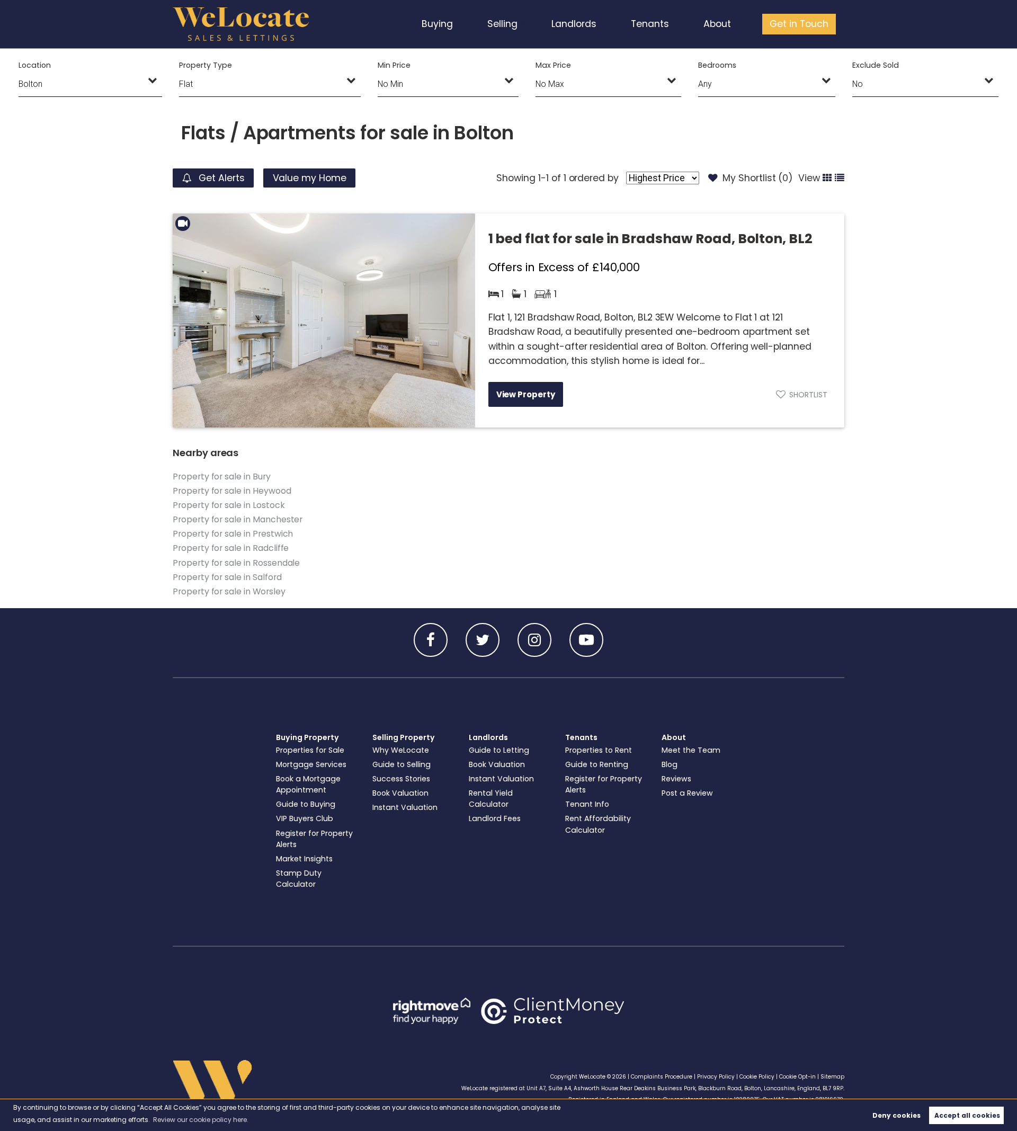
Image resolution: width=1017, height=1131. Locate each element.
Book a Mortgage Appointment (308, 784)
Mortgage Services (311, 764)
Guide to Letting (499, 750)
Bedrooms (717, 65)
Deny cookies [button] (896, 1115)
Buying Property (307, 737)
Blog (669, 764)
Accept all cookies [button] (967, 1115)
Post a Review (687, 793)
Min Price (394, 65)
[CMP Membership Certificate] (552, 1011)
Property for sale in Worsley (229, 591)
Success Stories (401, 778)
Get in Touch (799, 23)
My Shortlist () (757, 178)
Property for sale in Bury (222, 476)
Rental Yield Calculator (491, 798)
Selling (502, 23)
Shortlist (808, 394)
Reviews (676, 778)
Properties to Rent (598, 750)
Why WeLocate (400, 750)
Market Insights (304, 858)
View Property (525, 394)
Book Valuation (400, 793)
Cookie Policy (756, 1076)
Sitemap (832, 1076)
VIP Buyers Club (304, 818)
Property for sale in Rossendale (236, 563)
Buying (437, 23)
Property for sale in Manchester (237, 519)
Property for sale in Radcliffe (231, 548)
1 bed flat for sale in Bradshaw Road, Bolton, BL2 (650, 238)
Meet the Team (691, 750)
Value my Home (309, 178)
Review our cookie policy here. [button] (200, 1119)
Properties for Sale (310, 750)
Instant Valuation (405, 807)
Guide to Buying (305, 804)
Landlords (573, 23)
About (717, 23)
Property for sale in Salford (227, 577)
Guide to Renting (596, 764)
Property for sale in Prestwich (233, 534)
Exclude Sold (875, 65)
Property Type (205, 65)
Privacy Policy (716, 1076)
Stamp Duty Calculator (299, 878)
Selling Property (403, 737)
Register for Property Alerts (314, 839)
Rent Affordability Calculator (598, 824)
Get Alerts (220, 178)
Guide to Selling (401, 764)
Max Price (553, 65)
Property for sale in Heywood (232, 491)
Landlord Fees (495, 818)
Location (35, 65)
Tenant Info (587, 804)
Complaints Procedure (661, 1076)
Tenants (650, 23)
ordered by (594, 178)
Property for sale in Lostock (229, 505)
